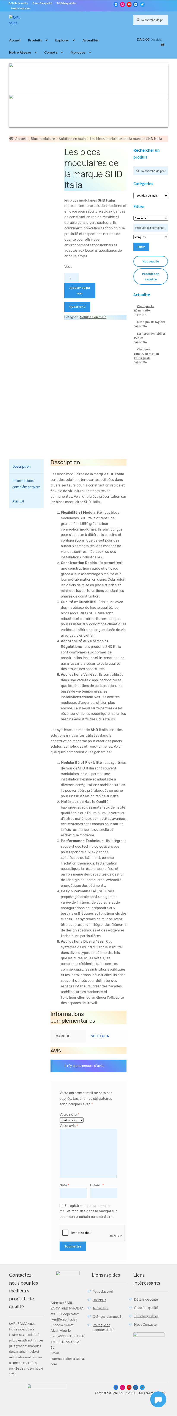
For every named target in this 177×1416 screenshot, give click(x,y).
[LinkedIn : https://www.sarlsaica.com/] (135, 4)
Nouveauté (150, 261)
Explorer (62, 40)
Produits (35, 40)
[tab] (26, 466)
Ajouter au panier (80, 290)
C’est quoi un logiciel (151, 322)
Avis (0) (18, 501)
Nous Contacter (21, 8)
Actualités (90, 40)
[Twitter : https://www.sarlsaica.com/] (142, 4)
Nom (64, 1185)
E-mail (97, 1185)
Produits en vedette (150, 276)
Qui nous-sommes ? (107, 1316)
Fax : (54, 1336)
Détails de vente (18, 3)
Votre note (69, 1114)
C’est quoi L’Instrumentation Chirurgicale (146, 353)
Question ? (77, 306)
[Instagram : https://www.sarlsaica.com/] (122, 4)
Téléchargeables (66, 3)
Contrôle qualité (42, 3)
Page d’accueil (103, 1291)
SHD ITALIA (100, 1036)
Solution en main (72, 138)
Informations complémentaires (26, 483)
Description (21, 466)
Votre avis (69, 1126)
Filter (141, 247)
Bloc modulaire (43, 138)
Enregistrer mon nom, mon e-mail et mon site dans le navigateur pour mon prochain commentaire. (88, 1211)
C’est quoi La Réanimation (144, 308)
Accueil (15, 40)
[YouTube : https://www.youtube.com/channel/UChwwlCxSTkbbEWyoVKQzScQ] (129, 4)
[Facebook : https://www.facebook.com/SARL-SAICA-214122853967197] (116, 4)
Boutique (99, 1300)
